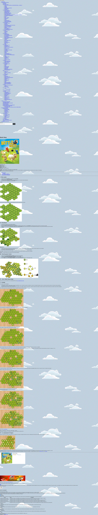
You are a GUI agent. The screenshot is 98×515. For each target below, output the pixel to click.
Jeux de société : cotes (5, 103)
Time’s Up (6, 16)
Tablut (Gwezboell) (7, 56)
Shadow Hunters (7, 8)
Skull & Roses (6, 18)
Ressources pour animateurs (5, 107)
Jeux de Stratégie (5, 74)
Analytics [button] (1, 507)
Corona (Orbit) (6, 67)
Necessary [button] (1, 494)
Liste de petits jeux (7, 117)
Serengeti (6, 27)
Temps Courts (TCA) (5, 113)
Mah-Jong (41, 451)
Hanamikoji (6, 49)
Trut (5, 73)
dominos (46, 451)
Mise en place (4, 172)
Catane (5, 85)
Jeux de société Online (5, 104)
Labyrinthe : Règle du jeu (8, 93)
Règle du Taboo (6, 38)
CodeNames (6, 31)
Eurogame (4, 84)
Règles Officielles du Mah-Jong (8, 69)
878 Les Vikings (7, 28)
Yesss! (5, 32)
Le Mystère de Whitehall (8, 72)
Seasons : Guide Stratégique (8, 26)
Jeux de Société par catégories (5, 2)
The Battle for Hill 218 (7, 59)
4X (3, 87)
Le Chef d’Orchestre (7, 114)
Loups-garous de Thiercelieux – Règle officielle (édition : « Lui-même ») (13, 5)
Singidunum (6, 57)
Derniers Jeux (3, 1)
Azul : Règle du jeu (7, 20)
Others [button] (1, 511)
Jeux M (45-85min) (5, 22)
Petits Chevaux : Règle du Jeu (8, 99)
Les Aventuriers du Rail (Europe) (9, 15)
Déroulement (3, 173)
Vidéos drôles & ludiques (6, 102)
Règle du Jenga (6, 94)
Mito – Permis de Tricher (8, 40)
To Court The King (7, 48)
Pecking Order (6, 51)
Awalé (5, 81)
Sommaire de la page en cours (5, 121)
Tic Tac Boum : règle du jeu (8, 13)
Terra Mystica (6, 86)
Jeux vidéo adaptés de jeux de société (7, 105)
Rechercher (1, 122)
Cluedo (5, 96)
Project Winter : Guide (7, 106)
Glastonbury (6, 50)
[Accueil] (0, 484)
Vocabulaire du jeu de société (6, 101)
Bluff (3, 70)
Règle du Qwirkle (7, 66)
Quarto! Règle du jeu (7, 11)
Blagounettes (6, 110)
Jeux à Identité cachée (5, 4)
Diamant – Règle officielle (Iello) (9, 37)
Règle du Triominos (7, 98)
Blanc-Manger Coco (7, 42)
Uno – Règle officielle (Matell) (8, 35)
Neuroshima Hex (7, 80)
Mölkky (6, 116)
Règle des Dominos (7, 97)
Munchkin (6, 23)
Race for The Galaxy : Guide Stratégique (10, 54)
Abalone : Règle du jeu (7, 10)
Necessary (2, 495)
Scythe (5, 19)
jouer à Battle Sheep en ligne (20, 280)
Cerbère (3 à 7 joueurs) (7, 90)
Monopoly (6, 95)
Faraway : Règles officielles (8, 21)
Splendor (6, 52)
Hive (5, 55)
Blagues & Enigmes (5, 108)
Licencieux (6, 112)
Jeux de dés (4, 3)
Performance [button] (1, 505)
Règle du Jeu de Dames (7, 82)
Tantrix (5, 65)
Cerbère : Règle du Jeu (7, 61)
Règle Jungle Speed (7, 34)
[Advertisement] (23, 130)
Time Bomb (6, 9)
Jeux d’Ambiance (5, 33)
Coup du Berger (5, 429)
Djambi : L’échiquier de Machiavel (9, 77)
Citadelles (6, 6)
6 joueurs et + (4, 60)
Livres (4, 120)
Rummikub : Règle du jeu (8, 12)
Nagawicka (6, 115)
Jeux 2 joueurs (5, 44)
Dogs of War (6, 24)
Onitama (6, 79)
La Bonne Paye (6, 92)
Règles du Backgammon (8, 83)
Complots (6, 7)
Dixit (5, 30)
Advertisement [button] (2, 509)
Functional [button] (1, 503)
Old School (4, 91)
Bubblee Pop (6, 45)
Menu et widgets (2, 0)
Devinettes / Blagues (7, 109)
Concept (6, 39)
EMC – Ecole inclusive (6, 119)
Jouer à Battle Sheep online (6, 174)
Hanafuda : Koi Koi (7, 46)
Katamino (6, 64)
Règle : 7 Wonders (7, 17)
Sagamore (6, 118)
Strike (5, 43)
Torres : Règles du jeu (7, 76)
